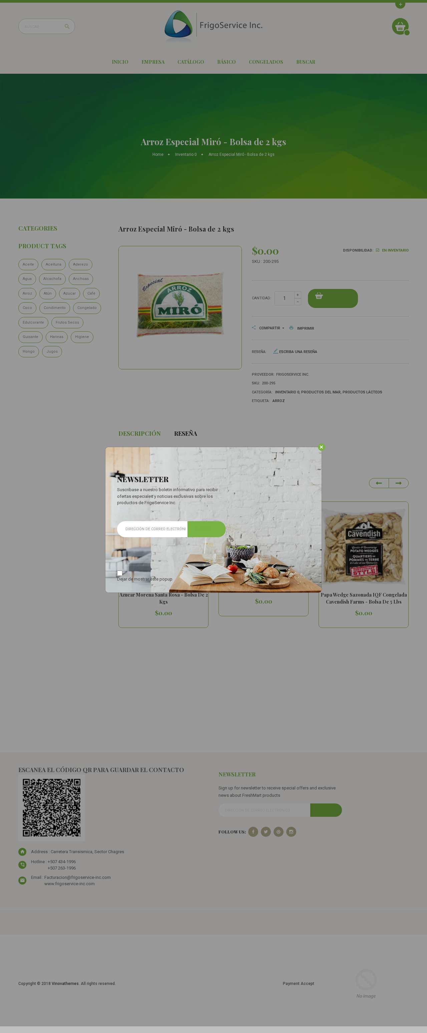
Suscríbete (206, 529)
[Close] (321, 447)
